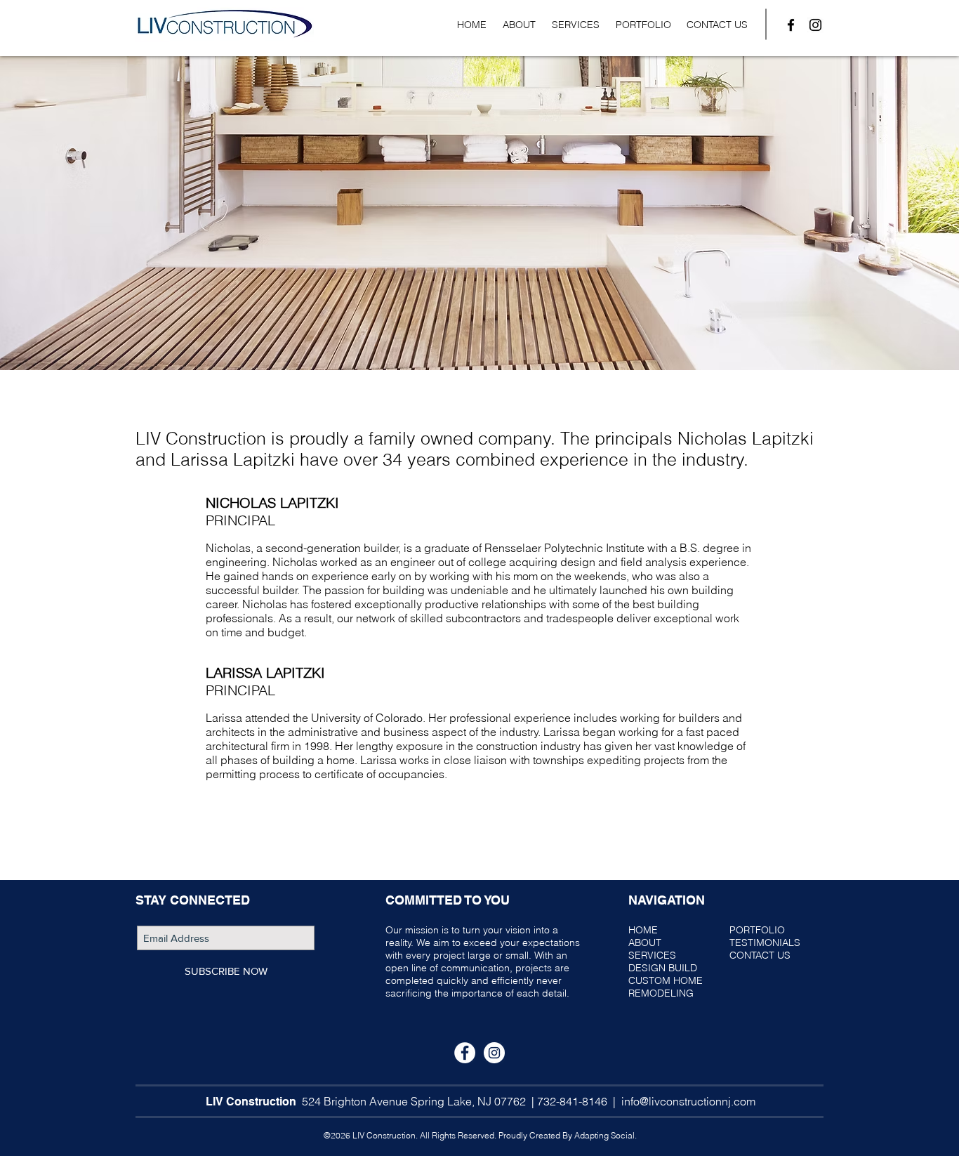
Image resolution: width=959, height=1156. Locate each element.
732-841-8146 (572, 1101)
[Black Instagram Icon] (815, 25)
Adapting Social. (605, 1135)
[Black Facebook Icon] (791, 25)
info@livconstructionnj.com (688, 1101)
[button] (575, 25)
